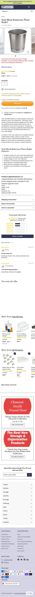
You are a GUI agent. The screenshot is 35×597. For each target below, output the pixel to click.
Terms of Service (6, 537)
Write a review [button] (17, 236)
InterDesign (17, 317)
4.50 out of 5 (22, 218)
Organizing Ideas (23, 544)
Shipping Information (8, 200)
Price (3, 73)
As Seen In (21, 548)
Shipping (3, 99)
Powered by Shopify (20, 593)
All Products (17, 350)
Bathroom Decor (6, 67)
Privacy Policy (5, 546)
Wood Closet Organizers (25, 541)
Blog (19, 534)
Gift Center (21, 546)
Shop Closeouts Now (17, 424)
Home (3, 16)
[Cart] (29, 7)
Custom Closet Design (24, 537)
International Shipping (7, 544)
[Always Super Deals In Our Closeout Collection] (17, 406)
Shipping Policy (5, 541)
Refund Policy (5, 539)
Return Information (8, 204)
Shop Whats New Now (17, 457)
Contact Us (4, 534)
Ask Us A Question (7, 208)
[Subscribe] (29, 475)
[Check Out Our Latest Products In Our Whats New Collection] (17, 439)
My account (4, 548)
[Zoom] (28, 51)
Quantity (4, 81)
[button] (5, 71)
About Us (20, 539)
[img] (5, 247)
